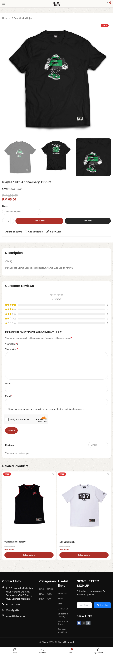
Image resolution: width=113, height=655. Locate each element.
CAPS (50, 589)
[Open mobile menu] (4, 4)
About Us (62, 593)
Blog (60, 604)
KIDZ (41, 599)
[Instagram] (84, 623)
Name (9, 383)
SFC (49, 599)
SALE (41, 589)
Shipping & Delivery (63, 615)
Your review (11, 349)
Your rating (11, 344)
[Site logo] (57, 3)
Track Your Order (63, 622)
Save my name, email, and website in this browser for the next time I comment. (46, 409)
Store (60, 598)
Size (4, 206)
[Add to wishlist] (53, 474)
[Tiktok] (88, 623)
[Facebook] (79, 623)
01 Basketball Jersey (14, 541)
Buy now (88, 221)
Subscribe (102, 605)
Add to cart (39, 221)
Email (8, 396)
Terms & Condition (62, 630)
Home (5, 18)
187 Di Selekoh (67, 542)
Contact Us (63, 609)
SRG (49, 594)
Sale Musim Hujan (23, 18)
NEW (41, 594)
